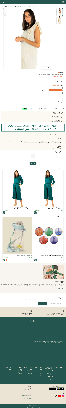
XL (42, 90)
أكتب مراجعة (33, 163)
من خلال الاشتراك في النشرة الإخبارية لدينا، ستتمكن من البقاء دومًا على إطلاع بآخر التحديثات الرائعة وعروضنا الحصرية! (43, 299)
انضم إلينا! (60, 297)
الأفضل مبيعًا (59, 367)
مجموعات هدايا (39, 374)
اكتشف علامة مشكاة (58, 76)
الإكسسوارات (19, 372)
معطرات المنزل (39, 370)
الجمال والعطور (38, 367)
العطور (41, 369)
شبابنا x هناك (50, 376)
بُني (52, 380)
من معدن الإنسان (50, 373)
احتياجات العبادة (28, 367)
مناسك (51, 377)
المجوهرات (20, 370)
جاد (52, 370)
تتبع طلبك (9, 370)
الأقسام (10, 369)
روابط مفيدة (8, 367)
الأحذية (20, 373)
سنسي (51, 379)
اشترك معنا (42, 303)
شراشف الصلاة (29, 373)
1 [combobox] (58, 101)
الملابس (20, 374)
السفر (21, 369)
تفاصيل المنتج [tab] (57, 134)
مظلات (31, 372)
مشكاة (51, 374)
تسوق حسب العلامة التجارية (49, 368)
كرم (52, 371)
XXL (56, 92)
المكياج (41, 373)
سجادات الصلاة (29, 370)
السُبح (31, 369)
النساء (20, 367)
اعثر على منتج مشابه (45, 67)
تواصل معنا (60, 288)
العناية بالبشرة (39, 372)
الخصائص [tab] (51, 134)
